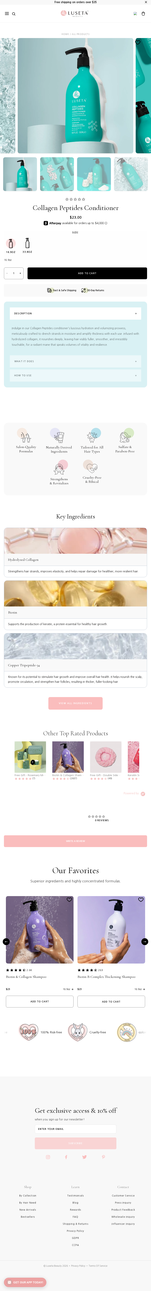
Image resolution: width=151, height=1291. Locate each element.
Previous (6, 942)
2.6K (29, 970)
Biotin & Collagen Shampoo (26, 977)
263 (100, 970)
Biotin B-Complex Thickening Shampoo (106, 977)
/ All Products (79, 34)
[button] (25, 1282)
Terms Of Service (98, 1266)
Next (144, 942)
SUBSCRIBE (75, 1143)
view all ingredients (75, 703)
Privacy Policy (78, 1266)
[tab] (75, 841)
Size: (75, 232)
